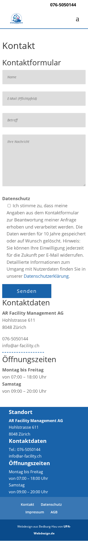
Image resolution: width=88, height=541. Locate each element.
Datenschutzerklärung (46, 276)
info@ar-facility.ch (25, 456)
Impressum (34, 512)
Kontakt (27, 504)
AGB (54, 512)
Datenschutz (51, 504)
